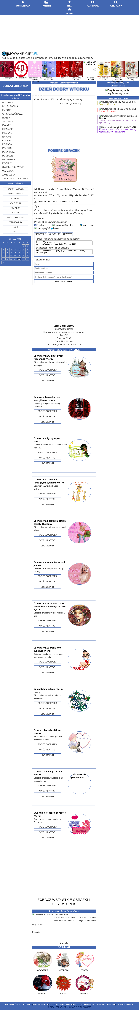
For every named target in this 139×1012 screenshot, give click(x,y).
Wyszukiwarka (40, 1004)
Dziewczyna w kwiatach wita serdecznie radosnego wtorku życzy (49, 606)
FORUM (55, 234)
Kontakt (101, 1004)
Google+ (69, 225)
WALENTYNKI (15, 203)
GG (48, 228)
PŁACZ (15, 232)
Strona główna (12, 1004)
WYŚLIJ (42, 234)
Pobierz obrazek (47, 370)
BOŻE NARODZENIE (15, 217)
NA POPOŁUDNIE (15, 194)
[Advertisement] (69, 33)
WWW (68, 234)
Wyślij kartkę (47, 375)
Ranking (111, 1004)
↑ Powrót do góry (125, 1004)
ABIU (16, 227)
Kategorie (26, 1004)
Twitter (56, 228)
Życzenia (53, 1004)
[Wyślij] (64, 183)
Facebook (41, 225)
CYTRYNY (15, 198)
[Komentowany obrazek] (135, 102)
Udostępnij (47, 381)
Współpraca (65, 1004)
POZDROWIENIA (16, 222)
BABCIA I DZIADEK (16, 189)
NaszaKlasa (88, 225)
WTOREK (16, 213)
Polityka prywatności (84, 1004)
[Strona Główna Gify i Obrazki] (19, 56)
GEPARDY (15, 208)
